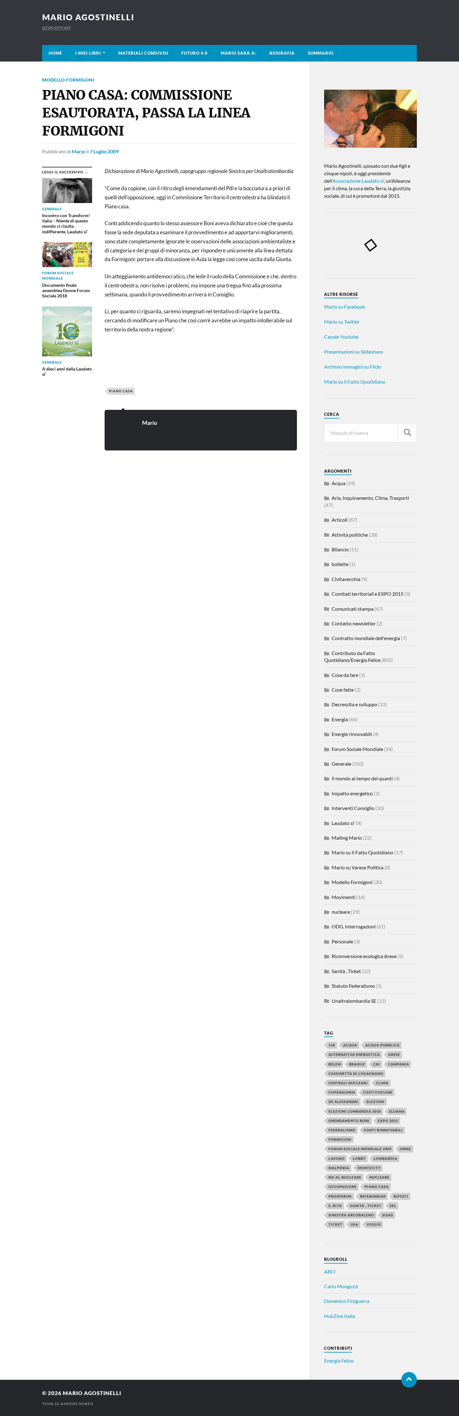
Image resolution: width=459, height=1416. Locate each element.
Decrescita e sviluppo (354, 704)
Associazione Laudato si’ (358, 181)
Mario (78, 151)
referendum (373, 1196)
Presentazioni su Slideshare (353, 352)
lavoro (336, 1158)
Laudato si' (343, 823)
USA (354, 1224)
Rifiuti (401, 1196)
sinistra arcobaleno (351, 1215)
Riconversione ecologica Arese (364, 956)
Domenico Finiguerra (346, 1301)
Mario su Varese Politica (357, 867)
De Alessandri (343, 1102)
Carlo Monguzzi (341, 1286)
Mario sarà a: (238, 53)
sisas (387, 1215)
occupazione (342, 1187)
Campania (398, 1064)
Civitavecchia (346, 579)
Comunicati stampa (352, 609)
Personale (342, 941)
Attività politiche (350, 535)
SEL (393, 1206)
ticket (335, 1224)
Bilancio (340, 549)
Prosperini (340, 1196)
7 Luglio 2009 (104, 151)
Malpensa (338, 1168)
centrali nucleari (348, 1083)
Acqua (338, 483)
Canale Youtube (341, 337)
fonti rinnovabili (383, 1130)
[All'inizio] (409, 1380)
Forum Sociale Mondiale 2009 (360, 1149)
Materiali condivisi (143, 53)
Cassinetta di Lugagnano (355, 1073)
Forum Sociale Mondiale (357, 749)
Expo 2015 (388, 1121)
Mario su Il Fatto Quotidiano (362, 852)
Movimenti (343, 897)
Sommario (320, 53)
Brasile (357, 1064)
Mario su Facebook (344, 307)
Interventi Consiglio (353, 808)
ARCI (330, 1271)
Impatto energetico (352, 793)
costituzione (377, 1092)
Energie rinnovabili (352, 734)
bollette (340, 564)
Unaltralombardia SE (354, 1001)
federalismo (342, 1130)
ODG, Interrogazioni (354, 926)
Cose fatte (343, 690)
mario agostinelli (88, 17)
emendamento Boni (349, 1121)
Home (55, 53)
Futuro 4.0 (194, 53)
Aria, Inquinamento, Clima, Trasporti (370, 498)
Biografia (282, 53)
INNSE (405, 1149)
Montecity (369, 1168)
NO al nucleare (344, 1177)
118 (331, 1045)
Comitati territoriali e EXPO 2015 (367, 594)
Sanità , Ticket (346, 971)
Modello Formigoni (68, 79)
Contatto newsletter (354, 623)
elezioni (376, 1102)
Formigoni (340, 1139)
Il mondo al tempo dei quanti (362, 778)
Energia (340, 719)
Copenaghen (341, 1092)
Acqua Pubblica (382, 1045)
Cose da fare (345, 675)
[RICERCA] (407, 432)
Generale (341, 764)
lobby (359, 1158)
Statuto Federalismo (353, 986)
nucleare (341, 912)
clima (382, 1083)
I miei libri (88, 53)
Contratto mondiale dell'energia (366, 638)
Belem (334, 1064)
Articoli (340, 520)
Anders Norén (77, 1403)
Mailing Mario (347, 838)
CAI (376, 1064)
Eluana (397, 1111)
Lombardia (385, 1158)
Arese (394, 1054)
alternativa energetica (354, 1054)
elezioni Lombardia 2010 (354, 1111)
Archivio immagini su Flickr (353, 367)
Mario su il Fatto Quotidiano (354, 382)
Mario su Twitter (342, 322)
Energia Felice (338, 1361)
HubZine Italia (339, 1316)
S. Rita (335, 1206)
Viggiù (374, 1224)
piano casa (121, 391)
